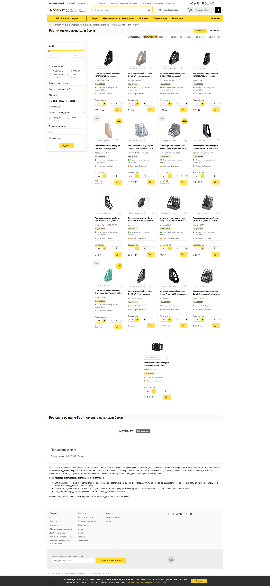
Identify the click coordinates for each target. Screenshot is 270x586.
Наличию (163, 36)
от (50, 55)
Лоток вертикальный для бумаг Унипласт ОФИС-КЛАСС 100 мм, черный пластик (140, 219)
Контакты (170, 3)
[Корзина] (190, 10)
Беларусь (57, 117)
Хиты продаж (160, 18)
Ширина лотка (55, 138)
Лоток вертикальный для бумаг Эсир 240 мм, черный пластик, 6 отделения (205, 219)
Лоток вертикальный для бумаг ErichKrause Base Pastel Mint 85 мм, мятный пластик (107, 292)
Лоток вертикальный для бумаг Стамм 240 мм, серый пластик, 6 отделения (173, 147)
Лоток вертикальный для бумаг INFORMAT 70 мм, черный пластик (140, 292)
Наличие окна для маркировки (63, 100)
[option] (126, 431)
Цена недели (110, 18)
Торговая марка (56, 66)
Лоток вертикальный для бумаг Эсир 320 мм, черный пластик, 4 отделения (173, 219)
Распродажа (128, 18)
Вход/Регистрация (171, 10)
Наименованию (186, 36)
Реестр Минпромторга (59, 83)
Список (216, 30)
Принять (199, 581)
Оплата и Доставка (128, 3)
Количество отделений (59, 89)
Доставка (82, 536)
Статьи (80, 529)
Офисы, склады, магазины (152, 3)
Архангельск (83, 3)
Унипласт (57, 78)
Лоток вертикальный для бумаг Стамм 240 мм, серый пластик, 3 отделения (140, 147)
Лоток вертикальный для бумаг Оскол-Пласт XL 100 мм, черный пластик (173, 292)
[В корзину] (218, 10)
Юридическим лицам (87, 521)
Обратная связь (84, 525)
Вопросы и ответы (86, 517)
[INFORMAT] (126, 431)
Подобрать (67, 145)
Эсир (73, 78)
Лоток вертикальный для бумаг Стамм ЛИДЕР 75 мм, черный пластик (107, 219)
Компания (54, 513)
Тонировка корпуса (57, 126)
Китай (73, 117)
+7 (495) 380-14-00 (202, 3)
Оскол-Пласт (59, 74)
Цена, (52, 45)
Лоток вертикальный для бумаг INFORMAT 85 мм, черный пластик (107, 75)
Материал (53, 95)
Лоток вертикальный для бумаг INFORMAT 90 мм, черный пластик (172, 75)
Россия (56, 121)
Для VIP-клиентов (57, 533)
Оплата (81, 533)
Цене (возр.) (201, 36)
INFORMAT (75, 71)
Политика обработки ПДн (61, 536)
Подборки (177, 18)
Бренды (215, 18)
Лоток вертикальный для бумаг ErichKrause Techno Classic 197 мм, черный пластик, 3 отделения (157, 364)
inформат (67, 10)
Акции (95, 18)
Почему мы (102, 3)
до (76, 55)
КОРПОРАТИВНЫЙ (56, 3)
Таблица (201, 30)
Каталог (109, 513)
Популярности (150, 36)
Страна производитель (59, 112)
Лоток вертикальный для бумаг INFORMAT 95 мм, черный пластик (205, 75)
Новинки (143, 18)
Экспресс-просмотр (103, 68)
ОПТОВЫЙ (71, 3)
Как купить (82, 513)
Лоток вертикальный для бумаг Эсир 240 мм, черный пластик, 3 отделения (205, 292)
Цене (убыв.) (214, 36)
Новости (113, 3)
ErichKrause (58, 71)
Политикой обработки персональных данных (146, 582)
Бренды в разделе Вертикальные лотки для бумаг (86, 417)
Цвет (51, 132)
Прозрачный (54, 106)
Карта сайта (83, 540)
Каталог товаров (113, 517)
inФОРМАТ (71, 456)
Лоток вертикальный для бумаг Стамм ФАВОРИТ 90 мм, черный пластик (206, 147)
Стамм (73, 74)
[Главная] (50, 24)
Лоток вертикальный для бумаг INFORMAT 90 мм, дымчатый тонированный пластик (140, 75)
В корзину (118, 110)
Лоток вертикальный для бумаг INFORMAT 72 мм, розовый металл (107, 147)
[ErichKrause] (143, 431)
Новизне (173, 36)
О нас (52, 517)
